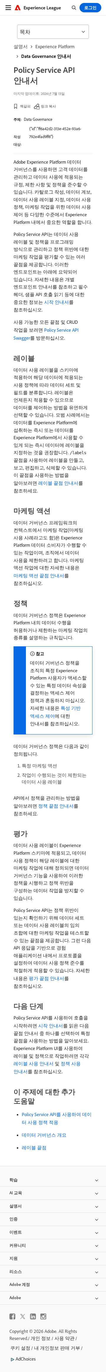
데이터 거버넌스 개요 (44, 1135)
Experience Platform (54, 46)
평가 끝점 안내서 (46, 978)
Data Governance (38, 119)
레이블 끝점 (34, 1147)
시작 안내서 (56, 302)
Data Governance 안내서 (46, 56)
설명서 (21, 46)
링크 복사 (48, 106)
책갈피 (25, 106)
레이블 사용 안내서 (34, 1063)
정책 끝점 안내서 (56, 806)
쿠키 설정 (20, 1348)
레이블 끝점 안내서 (58, 483)
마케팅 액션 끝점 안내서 (39, 575)
